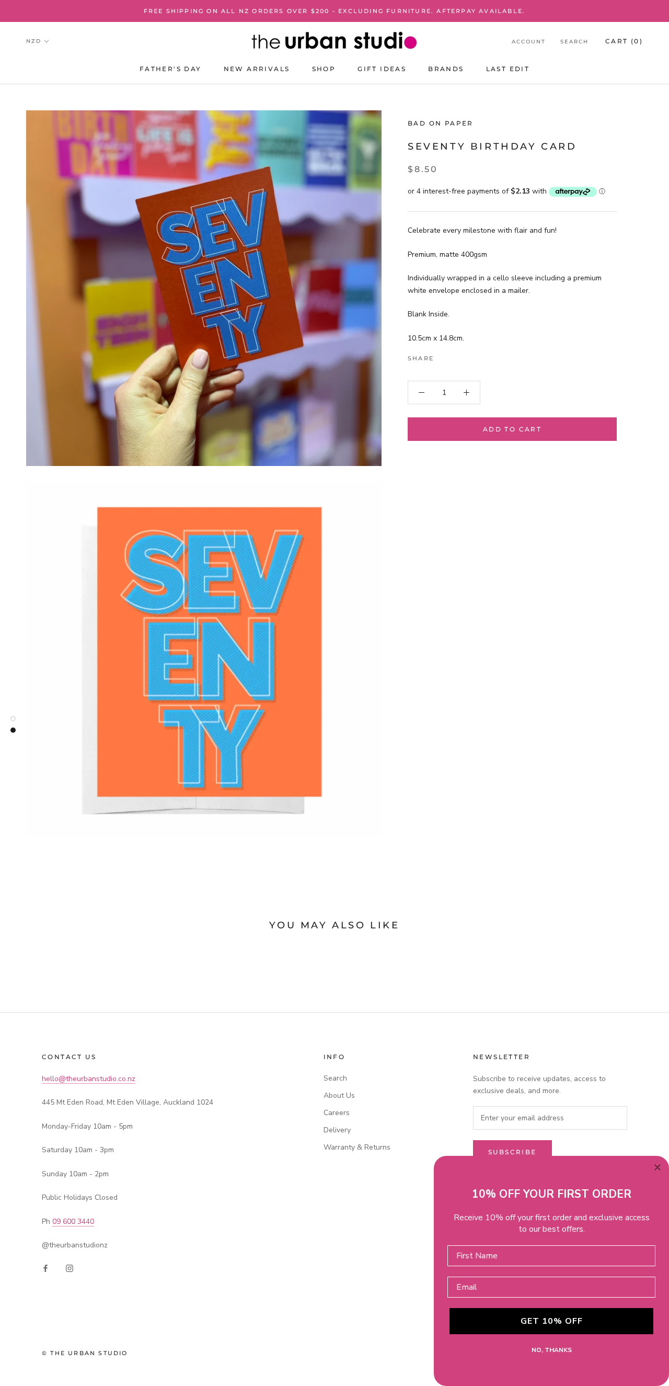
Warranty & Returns (357, 1147)
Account (529, 41)
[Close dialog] (657, 1167)
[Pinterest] (471, 356)
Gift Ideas (381, 69)
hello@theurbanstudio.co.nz (88, 1079)
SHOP (324, 69)
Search (574, 41)
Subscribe (512, 1152)
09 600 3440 (73, 1221)
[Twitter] (457, 356)
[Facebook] (444, 356)
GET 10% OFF (552, 1321)
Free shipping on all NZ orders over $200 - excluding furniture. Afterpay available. (335, 11)
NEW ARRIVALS (257, 69)
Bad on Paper (441, 123)
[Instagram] (69, 1268)
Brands (446, 69)
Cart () (624, 41)
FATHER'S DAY (171, 69)
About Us (339, 1095)
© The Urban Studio (85, 1353)
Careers (337, 1113)
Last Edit (508, 69)
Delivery (337, 1130)
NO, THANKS (552, 1350)
